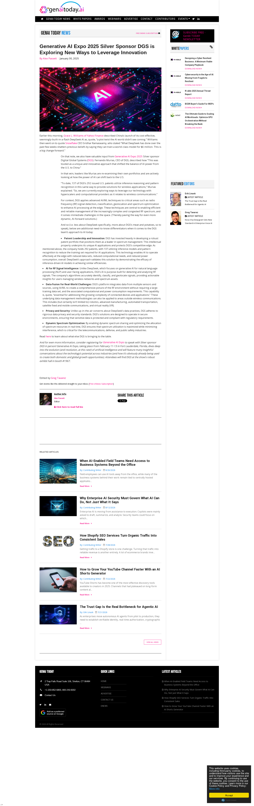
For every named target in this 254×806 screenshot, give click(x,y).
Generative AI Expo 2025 (129, 156)
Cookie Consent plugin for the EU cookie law (229, 800)
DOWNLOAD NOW (193, 68)
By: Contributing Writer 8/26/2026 (97, 470)
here (48, 336)
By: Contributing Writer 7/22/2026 (97, 578)
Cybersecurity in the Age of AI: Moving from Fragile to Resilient (199, 77)
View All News (153, 642)
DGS (90, 160)
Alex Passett (50, 58)
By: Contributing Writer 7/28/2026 (97, 545)
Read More (84, 486)
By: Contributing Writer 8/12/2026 (97, 507)
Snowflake (71, 143)
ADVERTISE (106, 693)
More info (214, 788)
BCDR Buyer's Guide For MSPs (199, 104)
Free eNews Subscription (147, 33)
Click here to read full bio (69, 407)
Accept (229, 795)
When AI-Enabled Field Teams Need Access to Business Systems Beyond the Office (115, 463)
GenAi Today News (58, 19)
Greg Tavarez (58, 378)
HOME (104, 681)
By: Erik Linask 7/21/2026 (93, 612)
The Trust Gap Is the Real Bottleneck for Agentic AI (119, 607)
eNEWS (104, 706)
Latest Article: (195, 197)
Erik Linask (190, 193)
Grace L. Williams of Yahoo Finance (83, 135)
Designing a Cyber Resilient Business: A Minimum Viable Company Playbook (198, 61)
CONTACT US (107, 700)
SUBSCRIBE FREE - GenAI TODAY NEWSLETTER (194, 36)
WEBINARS (106, 687)
